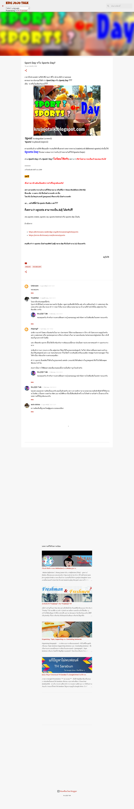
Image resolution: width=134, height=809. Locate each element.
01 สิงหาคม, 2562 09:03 (55, 314)
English (27, 267)
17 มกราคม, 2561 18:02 (46, 329)
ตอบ (32, 293)
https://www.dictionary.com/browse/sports (47, 235)
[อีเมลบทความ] (26, 264)
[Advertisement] (67, 465)
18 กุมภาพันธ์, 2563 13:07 (48, 404)
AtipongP (34, 329)
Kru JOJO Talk (17, 3)
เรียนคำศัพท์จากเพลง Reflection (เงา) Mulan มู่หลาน (59, 568)
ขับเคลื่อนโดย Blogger (68, 791)
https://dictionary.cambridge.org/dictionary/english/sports (53, 232)
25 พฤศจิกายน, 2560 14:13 (47, 298)
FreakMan (35, 298)
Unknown (35, 286)
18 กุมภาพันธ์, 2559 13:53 (46, 286)
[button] (26, 70)
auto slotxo (35, 404)
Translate (23, 11)
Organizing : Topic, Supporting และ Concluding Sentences (62, 639)
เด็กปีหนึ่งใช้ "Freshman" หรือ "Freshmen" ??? (57, 604)
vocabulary (37, 267)
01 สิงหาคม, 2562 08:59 (55, 372)
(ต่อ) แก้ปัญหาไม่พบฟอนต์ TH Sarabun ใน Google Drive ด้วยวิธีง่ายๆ (64, 675)
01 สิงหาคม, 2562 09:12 (49, 387)
